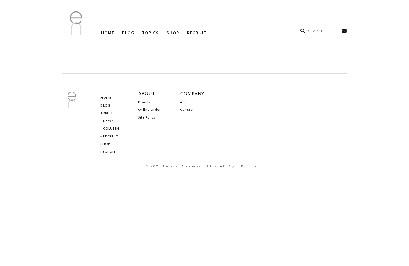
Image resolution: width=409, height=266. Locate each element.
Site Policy (147, 117)
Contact (187, 109)
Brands (144, 102)
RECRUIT (197, 33)
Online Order (149, 109)
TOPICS (150, 33)
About (185, 102)
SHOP (173, 33)
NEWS (108, 120)
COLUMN (111, 128)
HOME (107, 33)
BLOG (128, 33)
